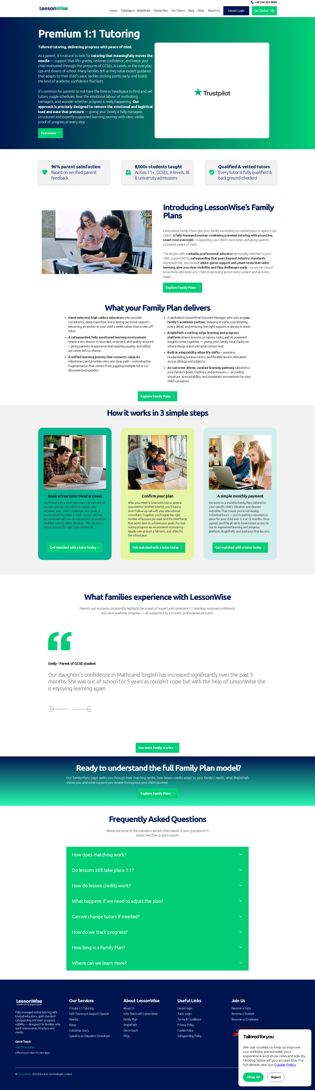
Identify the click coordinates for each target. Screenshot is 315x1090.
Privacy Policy (185, 1024)
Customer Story (79, 1030)
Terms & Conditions (189, 1019)
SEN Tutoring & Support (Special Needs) (89, 1016)
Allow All (253, 1077)
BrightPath (130, 1024)
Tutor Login (184, 1013)
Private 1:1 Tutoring (81, 1008)
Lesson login (184, 1008)
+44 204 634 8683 (265, 2)
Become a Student (243, 1013)
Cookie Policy (185, 1030)
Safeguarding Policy (189, 1036)
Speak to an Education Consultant (89, 1036)
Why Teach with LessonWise (140, 1013)
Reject (276, 1077)
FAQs (126, 1036)
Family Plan (130, 1019)
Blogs (72, 1024)
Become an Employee (245, 1019)
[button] (129, 11)
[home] (53, 8)
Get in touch (130, 1030)
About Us (129, 1008)
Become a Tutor (241, 1008)
